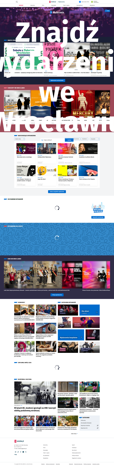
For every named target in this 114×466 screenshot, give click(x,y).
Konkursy (21, 302)
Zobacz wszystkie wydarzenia (57, 191)
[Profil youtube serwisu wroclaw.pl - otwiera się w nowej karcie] (23, 452)
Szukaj (69, 140)
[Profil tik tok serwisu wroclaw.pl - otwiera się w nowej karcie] (18, 452)
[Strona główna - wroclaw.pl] (52, 2)
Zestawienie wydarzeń (15, 199)
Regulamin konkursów (78, 464)
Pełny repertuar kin (57, 294)
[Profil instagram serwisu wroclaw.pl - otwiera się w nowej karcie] (15, 452)
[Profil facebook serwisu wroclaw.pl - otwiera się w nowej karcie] (21, 452)
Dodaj (107, 11)
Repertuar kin (89, 428)
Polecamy (83, 420)
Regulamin (71, 464)
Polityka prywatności (87, 464)
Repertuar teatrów (89, 425)
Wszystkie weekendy (99, 217)
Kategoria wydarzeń (68, 302)
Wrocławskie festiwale (86, 423)
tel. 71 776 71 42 (17, 446)
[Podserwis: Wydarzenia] (61, 2)
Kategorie (86, 417)
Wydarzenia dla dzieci (15, 226)
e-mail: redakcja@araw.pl (20, 448)
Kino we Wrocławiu (14, 259)
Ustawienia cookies (95, 464)
